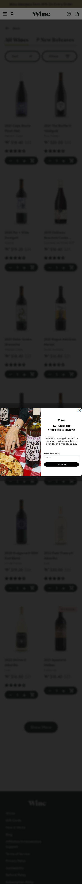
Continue (61, 464)
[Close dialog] (79, 410)
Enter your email (52, 453)
